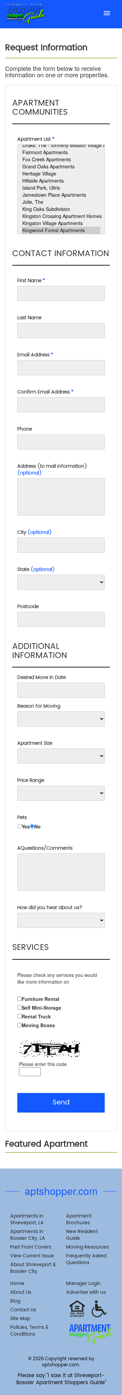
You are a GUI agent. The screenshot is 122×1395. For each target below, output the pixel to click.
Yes (26, 826)
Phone (24, 429)
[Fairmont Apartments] (61, 152)
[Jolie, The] (61, 202)
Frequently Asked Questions (86, 1259)
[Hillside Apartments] (61, 180)
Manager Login (83, 1283)
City (34, 532)
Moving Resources (87, 1247)
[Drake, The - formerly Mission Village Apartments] (61, 145)
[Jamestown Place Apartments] (61, 194)
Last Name (29, 317)
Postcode (28, 606)
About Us (20, 1292)
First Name (31, 280)
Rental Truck (36, 1016)
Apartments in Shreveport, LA (27, 1219)
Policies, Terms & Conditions (29, 1330)
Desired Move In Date (41, 677)
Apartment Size (34, 743)
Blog (15, 1301)
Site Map (20, 1318)
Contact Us (23, 1310)
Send (61, 1102)
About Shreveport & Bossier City (33, 1268)
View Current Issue (32, 1256)
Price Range (30, 780)
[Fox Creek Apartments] (61, 159)
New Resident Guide (82, 1235)
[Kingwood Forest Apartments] (61, 230)
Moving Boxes (38, 1025)
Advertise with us (86, 1292)
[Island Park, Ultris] (61, 187)
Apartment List (36, 139)
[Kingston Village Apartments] (61, 223)
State (36, 569)
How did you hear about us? (49, 907)
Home (17, 1283)
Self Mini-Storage (41, 1007)
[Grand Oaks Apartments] (61, 166)
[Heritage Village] (61, 173)
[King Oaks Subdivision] (61, 209)
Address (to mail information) (52, 469)
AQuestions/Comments (45, 848)
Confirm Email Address (45, 392)
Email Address (35, 355)
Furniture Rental (40, 998)
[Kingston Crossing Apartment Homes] (61, 216)
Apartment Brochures (79, 1219)
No (37, 826)
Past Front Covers (30, 1247)
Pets (22, 817)
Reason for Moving (38, 706)
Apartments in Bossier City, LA (27, 1235)
